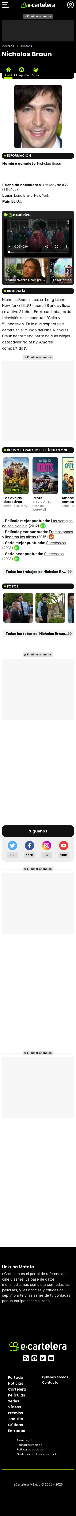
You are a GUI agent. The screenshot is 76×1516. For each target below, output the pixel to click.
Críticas (15, 1424)
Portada (8, 46)
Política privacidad (29, 1445)
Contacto (50, 1382)
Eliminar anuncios (39, 16)
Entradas (16, 1430)
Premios (15, 1413)
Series (13, 1401)
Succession (56, 543)
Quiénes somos (55, 1377)
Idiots (37, 498)
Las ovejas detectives (12, 500)
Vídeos (14, 1407)
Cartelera (17, 1389)
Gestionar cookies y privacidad (38, 1454)
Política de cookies (30, 1449)
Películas (16, 1395)
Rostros (26, 46)
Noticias (15, 1383)
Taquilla (15, 1418)
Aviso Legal (24, 1440)
